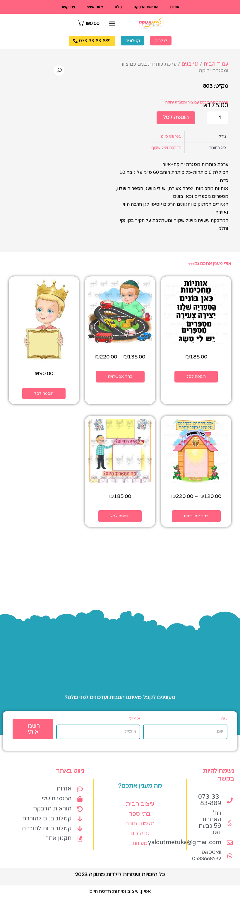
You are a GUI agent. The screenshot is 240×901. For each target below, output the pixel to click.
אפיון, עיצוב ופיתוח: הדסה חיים (120, 891)
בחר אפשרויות (120, 376)
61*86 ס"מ (171, 136)
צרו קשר (68, 6)
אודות (174, 6)
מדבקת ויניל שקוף (166, 147)
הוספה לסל (176, 117)
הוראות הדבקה (146, 6)
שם (224, 719)
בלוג (118, 6)
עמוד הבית (215, 64)
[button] (112, 23)
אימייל (134, 719)
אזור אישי (95, 6)
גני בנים (189, 64)
